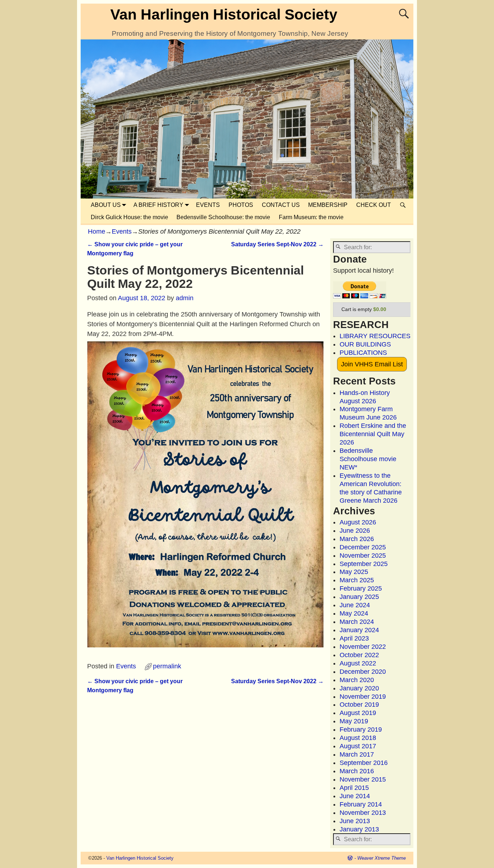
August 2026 (358, 522)
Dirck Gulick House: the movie (129, 217)
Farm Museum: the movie (311, 217)
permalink (167, 666)
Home (96, 231)
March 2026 (357, 538)
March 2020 (357, 680)
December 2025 (363, 547)
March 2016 (357, 771)
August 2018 (358, 737)
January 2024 (359, 630)
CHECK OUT (373, 205)
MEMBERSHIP (328, 205)
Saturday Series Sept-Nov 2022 (277, 244)
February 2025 (361, 588)
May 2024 (354, 613)
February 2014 (361, 804)
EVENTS (208, 205)
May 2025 (354, 571)
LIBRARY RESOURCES (375, 336)
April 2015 (354, 787)
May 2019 (354, 721)
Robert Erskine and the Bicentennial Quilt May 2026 (373, 434)
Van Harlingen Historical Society (223, 14)
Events (122, 231)
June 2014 (355, 796)
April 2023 (354, 638)
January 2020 (359, 688)
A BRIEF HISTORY (158, 205)
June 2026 (355, 530)
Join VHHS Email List (372, 364)
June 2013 (355, 821)
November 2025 (363, 555)
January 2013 (359, 829)
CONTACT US (281, 205)
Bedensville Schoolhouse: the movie (223, 217)
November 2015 (363, 779)
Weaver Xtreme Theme (381, 858)
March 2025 (357, 580)
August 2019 (358, 712)
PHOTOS (241, 205)
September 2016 (364, 762)
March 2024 (357, 621)
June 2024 (355, 605)
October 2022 (359, 655)
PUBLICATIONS (363, 352)
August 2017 (358, 746)
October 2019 (359, 704)
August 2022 (358, 663)
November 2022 (363, 646)
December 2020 (363, 671)
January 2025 (359, 596)
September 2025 (364, 563)
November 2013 (363, 812)
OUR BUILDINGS (365, 344)
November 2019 (363, 696)
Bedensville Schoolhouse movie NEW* (368, 459)
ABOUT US (106, 205)
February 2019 (361, 729)
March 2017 (357, 754)
